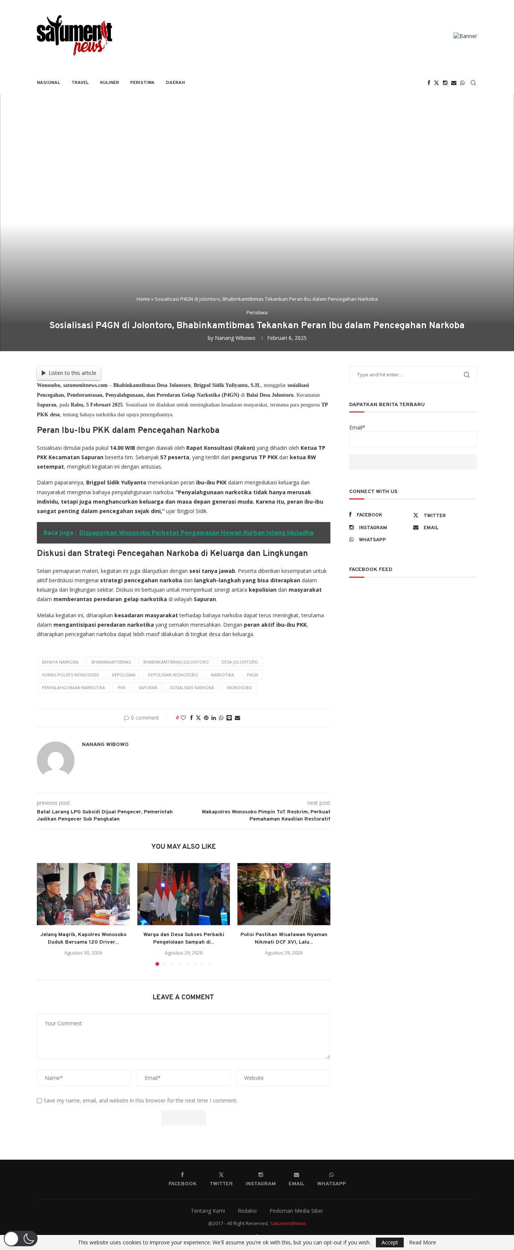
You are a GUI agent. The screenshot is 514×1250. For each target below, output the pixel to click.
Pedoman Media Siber (296, 1210)
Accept (390, 1242)
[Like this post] (183, 717)
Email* (357, 427)
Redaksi (247, 1210)
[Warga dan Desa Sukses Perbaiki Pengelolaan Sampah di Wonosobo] (183, 894)
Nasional (48, 83)
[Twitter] (436, 83)
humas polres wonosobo (70, 675)
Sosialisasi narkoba (192, 687)
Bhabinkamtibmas (111, 662)
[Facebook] (429, 83)
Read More (422, 1242)
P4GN (252, 675)
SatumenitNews (288, 1223)
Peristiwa (142, 83)
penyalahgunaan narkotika (73, 687)
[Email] (453, 83)
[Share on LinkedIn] (213, 717)
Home (143, 298)
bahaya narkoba (60, 662)
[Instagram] (445, 83)
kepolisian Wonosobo (173, 675)
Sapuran (147, 687)
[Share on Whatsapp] (221, 717)
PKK (122, 687)
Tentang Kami (208, 1210)
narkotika (222, 675)
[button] (47, 914)
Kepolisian (123, 675)
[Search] (473, 83)
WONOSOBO (239, 687)
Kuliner (109, 83)
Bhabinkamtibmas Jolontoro (176, 662)
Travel (80, 83)
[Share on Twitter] (198, 717)
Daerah (175, 83)
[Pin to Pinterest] (206, 717)
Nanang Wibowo (235, 337)
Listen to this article (72, 372)
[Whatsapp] (462, 83)
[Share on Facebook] (191, 717)
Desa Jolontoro (240, 662)
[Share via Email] (237, 717)
